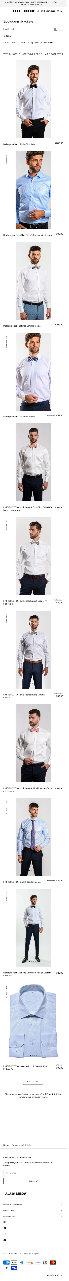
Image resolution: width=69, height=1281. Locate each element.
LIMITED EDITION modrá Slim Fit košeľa (21, 881)
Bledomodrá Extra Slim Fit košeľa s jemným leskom (27, 235)
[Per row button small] (60, 29)
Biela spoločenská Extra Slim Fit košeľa (22, 325)
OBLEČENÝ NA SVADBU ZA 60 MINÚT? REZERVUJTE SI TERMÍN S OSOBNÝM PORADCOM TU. (31, 3)
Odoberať (33, 1181)
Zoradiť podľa (10, 42)
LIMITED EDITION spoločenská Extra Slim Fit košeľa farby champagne (27, 509)
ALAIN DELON (17, 1253)
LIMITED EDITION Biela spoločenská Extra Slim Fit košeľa (25, 602)
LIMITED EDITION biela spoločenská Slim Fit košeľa (24, 696)
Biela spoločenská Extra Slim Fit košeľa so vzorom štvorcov (27, 974)
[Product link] (33, 99)
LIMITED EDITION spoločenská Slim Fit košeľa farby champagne (27, 790)
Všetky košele (11, 54)
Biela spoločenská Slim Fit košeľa (19, 144)
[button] (5, 11)
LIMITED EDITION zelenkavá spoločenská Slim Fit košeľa (25, 1068)
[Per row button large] (56, 29)
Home (6, 1145)
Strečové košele (32, 54)
